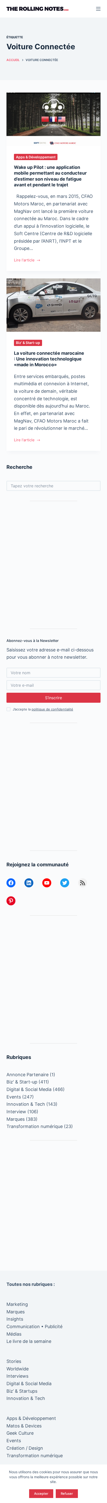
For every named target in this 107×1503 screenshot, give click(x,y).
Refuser (67, 1493)
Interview (16, 1111)
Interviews (17, 1376)
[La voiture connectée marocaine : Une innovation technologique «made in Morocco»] (53, 305)
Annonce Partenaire (27, 1074)
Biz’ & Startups (21, 1391)
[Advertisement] (53, 565)
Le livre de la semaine (28, 1341)
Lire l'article (24, 260)
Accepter (41, 1493)
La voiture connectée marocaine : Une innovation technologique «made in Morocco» (49, 358)
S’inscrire (53, 697)
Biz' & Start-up (28, 342)
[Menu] (98, 9)
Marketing (17, 1304)
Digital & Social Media (29, 1089)
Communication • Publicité (34, 1326)
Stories (13, 1361)
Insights (14, 1319)
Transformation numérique (34, 1126)
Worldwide (17, 1368)
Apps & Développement (35, 157)
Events (13, 1096)
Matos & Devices (24, 1425)
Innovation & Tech (25, 1104)
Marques (15, 1119)
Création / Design (24, 1448)
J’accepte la (43, 709)
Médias (13, 1334)
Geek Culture (20, 1433)
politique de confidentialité (52, 709)
